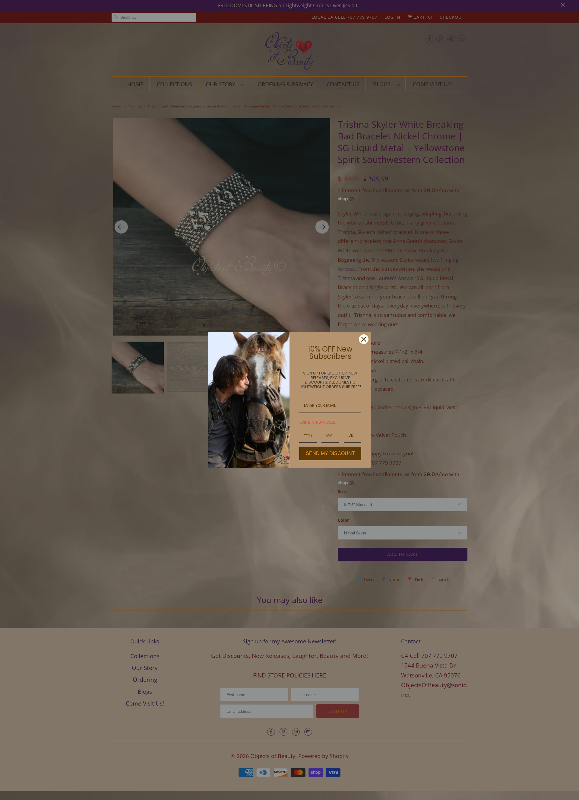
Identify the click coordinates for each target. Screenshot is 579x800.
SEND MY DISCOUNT (330, 453)
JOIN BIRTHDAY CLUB (317, 422)
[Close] (363, 339)
